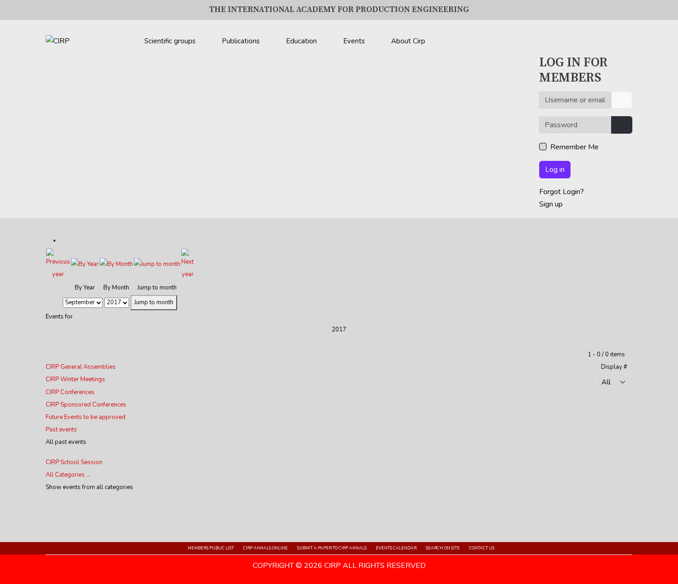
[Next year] (187, 264)
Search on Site (443, 548)
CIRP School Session (74, 462)
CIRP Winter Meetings (75, 379)
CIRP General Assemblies (81, 367)
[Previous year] (58, 264)
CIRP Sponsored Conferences (86, 405)
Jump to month (153, 302)
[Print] (62, 240)
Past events (61, 429)
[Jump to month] (157, 264)
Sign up (551, 204)
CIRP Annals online (265, 548)
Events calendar (396, 548)
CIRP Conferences (70, 392)
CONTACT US (481, 548)
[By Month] (116, 264)
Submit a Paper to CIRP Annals (332, 548)
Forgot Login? (561, 192)
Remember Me (574, 147)
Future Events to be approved (85, 417)
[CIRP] (58, 41)
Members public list (211, 548)
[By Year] (85, 264)
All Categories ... (68, 475)
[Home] (456, 39)
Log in (555, 170)
